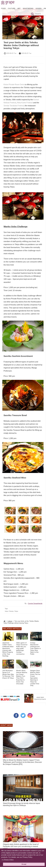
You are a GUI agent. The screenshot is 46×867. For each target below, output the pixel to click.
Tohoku (11, 611)
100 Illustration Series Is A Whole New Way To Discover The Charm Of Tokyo (8, 674)
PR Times (40, 38)
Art (19, 8)
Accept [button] (24, 864)
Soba (6, 611)
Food (3, 8)
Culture (11, 8)
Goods (38, 8)
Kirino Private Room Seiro (14, 84)
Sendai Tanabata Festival (14, 106)
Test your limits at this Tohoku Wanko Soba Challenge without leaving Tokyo (21, 45)
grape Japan (8, 3)
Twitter (23, 715)
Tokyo (16, 611)
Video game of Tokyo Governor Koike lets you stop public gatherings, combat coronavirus (21, 648)
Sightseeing (28, 8)
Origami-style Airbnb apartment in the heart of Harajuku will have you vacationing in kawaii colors (21, 846)
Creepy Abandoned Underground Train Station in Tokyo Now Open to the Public (35, 648)
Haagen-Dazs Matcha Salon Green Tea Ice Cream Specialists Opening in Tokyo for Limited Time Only (35, 678)
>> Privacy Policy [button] (8, 859)
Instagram (29, 715)
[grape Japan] (4, 621)
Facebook (16, 715)
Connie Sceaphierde (35, 603)
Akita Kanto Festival (25, 103)
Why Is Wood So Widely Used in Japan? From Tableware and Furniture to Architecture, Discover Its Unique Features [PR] (22, 762)
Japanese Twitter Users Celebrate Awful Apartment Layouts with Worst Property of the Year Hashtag (7, 649)
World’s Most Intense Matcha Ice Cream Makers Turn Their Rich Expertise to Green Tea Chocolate (21, 677)
